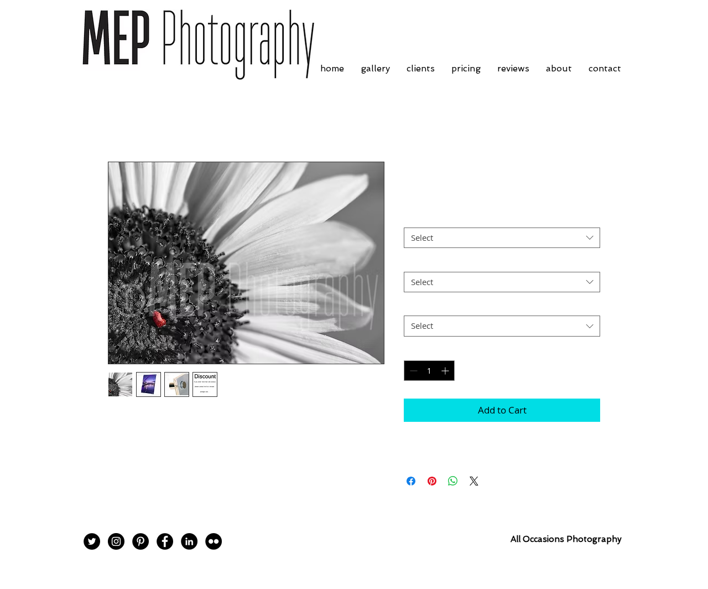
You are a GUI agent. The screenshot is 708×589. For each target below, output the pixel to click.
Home (120, 122)
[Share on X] (474, 481)
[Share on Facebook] (411, 481)
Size (414, 262)
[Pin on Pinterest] (432, 481)
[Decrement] (412, 370)
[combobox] (502, 238)
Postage (421, 306)
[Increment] (446, 370)
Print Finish (428, 218)
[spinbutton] (429, 370)
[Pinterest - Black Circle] (140, 541)
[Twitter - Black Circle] (92, 541)
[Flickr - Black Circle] (213, 541)
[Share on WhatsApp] (453, 481)
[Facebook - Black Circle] (165, 541)
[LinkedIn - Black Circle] (189, 541)
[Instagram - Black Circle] (116, 541)
